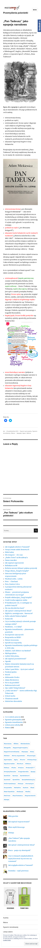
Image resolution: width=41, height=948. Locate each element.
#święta (6, 799)
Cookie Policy (7, 940)
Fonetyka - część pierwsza (18, 871)
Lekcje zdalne (8, 932)
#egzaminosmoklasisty (11, 751)
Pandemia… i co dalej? (13, 627)
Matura (13, 433)
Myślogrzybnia (10, 653)
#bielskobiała (25, 743)
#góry (16, 759)
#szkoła (25, 787)
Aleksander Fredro (12, 677)
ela (4, 431)
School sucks (10, 696)
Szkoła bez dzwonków (13, 701)
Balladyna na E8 (11, 565)
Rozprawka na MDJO (13, 637)
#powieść (7, 779)
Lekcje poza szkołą (12, 725)
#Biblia (16, 743)
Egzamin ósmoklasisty (14, 722)
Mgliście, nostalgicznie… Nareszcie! (19, 613)
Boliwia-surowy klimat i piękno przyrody (21, 568)
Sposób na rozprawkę (13, 643)
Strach (7, 675)
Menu (35, 10)
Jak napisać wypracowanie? (19, 822)
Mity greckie (13, 816)
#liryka (13, 767)
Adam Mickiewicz (12, 680)
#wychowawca (18, 795)
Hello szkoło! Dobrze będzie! (16, 616)
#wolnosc (7, 795)
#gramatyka (8, 759)
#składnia (17, 787)
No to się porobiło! (12, 683)
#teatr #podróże (9, 791)
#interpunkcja (32, 759)
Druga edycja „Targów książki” (17, 571)
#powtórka (16, 779)
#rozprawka (8, 787)
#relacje (20, 783)
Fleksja (11, 833)
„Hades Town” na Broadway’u (16, 557)
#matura (21, 767)
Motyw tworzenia (12, 640)
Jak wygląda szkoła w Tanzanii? (17, 547)
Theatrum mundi (11, 699)
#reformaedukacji (10, 783)
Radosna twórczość (12, 685)
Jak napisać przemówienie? (15, 659)
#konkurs (20, 763)
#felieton (7, 755)
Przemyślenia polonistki (15, 12)
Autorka (5, 918)
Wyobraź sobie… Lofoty (14, 579)
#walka (27, 791)
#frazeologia (31, 755)
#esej (32, 751)
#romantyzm (29, 783)
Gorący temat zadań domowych (17, 549)
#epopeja (19, 433)
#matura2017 (30, 767)
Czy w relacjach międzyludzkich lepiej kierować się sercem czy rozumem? (20, 858)
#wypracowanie (30, 795)
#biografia (7, 747)
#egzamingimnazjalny (20, 747)
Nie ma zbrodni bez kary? (14, 608)
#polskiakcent (24, 775)
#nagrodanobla (23, 771)
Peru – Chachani (11, 581)
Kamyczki (9, 619)
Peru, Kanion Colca (12, 584)
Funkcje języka (10, 672)
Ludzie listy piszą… (12, 656)
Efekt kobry (9, 552)
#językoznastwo (9, 763)
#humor (22, 759)
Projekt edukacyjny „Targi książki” (18, 597)
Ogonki (8, 661)
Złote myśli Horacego (16, 827)
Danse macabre (11, 560)
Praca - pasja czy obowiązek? (19, 850)
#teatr (32, 787)
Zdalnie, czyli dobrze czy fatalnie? (18, 651)
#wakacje (20, 791)
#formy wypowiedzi (18, 755)
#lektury (6, 767)
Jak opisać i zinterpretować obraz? (18, 611)
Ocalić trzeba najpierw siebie (16, 600)
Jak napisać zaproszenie (14, 563)
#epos (24, 433)
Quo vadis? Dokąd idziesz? (15, 688)
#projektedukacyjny (28, 779)
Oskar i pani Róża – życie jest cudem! (19, 669)
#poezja (15, 775)
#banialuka (7, 743)
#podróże (7, 775)
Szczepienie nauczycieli (14, 635)
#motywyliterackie (10, 771)
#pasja (33, 771)
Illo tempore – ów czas (14, 555)
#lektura (29, 433)
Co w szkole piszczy (13, 717)
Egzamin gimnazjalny (26, 431)
